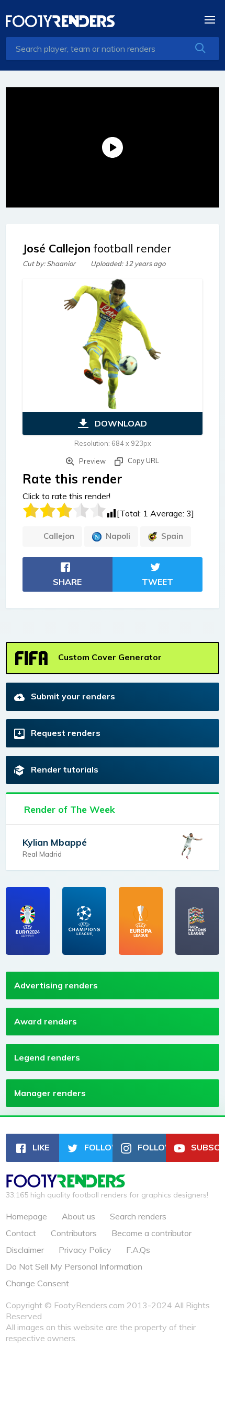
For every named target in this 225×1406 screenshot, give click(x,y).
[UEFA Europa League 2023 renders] (141, 921)
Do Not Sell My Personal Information (74, 1266)
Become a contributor (151, 1233)
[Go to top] (66, 1184)
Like (39, 1147)
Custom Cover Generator (109, 657)
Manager (50, 1093)
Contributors (74, 1233)
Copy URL (142, 460)
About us (78, 1216)
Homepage (26, 1216)
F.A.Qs (138, 1249)
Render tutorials (63, 769)
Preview (91, 461)
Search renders (138, 1216)
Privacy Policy (85, 1249)
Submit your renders (72, 696)
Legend (47, 1057)
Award (45, 1021)
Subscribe (204, 1147)
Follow (97, 1147)
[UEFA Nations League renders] (197, 921)
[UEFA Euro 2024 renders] (28, 921)
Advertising (56, 985)
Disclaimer (25, 1249)
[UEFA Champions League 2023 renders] (84, 921)
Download (120, 423)
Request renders (64, 733)
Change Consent (37, 1283)
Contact (21, 1233)
